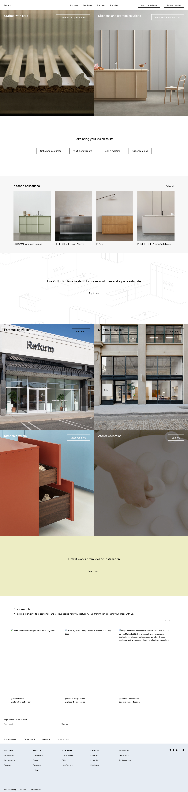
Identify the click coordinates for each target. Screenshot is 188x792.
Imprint (23, 789)
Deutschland (29, 739)
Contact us (124, 750)
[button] (36, 664)
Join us (36, 770)
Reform (7, 5)
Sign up (65, 723)
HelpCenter (66, 765)
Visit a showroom (82, 150)
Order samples (140, 150)
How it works (67, 755)
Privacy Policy (10, 789)
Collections (9, 755)
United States (10, 739)
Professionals (125, 760)
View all (170, 186)
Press (35, 760)
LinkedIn (94, 760)
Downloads (38, 765)
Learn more (94, 570)
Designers (8, 750)
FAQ (64, 760)
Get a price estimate (51, 150)
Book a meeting (112, 150)
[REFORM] (176, 749)
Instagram (94, 750)
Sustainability (38, 755)
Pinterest (94, 755)
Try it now (94, 293)
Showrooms (124, 755)
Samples (7, 765)
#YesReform (36, 789)
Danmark (46, 739)
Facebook (94, 765)
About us (37, 750)
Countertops (9, 760)
